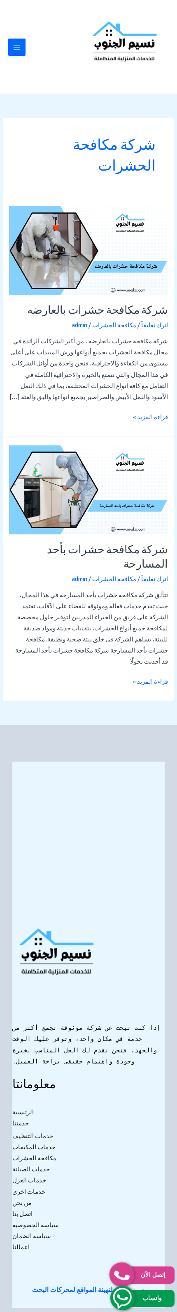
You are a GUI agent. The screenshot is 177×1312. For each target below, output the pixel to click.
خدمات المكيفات (34, 1146)
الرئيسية (23, 1112)
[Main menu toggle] (17, 47)
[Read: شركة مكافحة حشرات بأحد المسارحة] (88, 489)
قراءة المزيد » (150, 415)
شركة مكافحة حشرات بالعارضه (97, 311)
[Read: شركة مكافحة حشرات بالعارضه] (88, 249)
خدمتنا (20, 1123)
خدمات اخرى (28, 1191)
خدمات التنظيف (32, 1135)
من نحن (22, 1202)
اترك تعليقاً (154, 325)
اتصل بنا (22, 1213)
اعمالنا (21, 1247)
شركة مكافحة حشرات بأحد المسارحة (107, 558)
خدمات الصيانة (31, 1169)
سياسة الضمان (31, 1235)
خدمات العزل (29, 1180)
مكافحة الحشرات (114, 325)
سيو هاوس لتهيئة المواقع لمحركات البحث (88, 1289)
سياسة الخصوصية (35, 1224)
